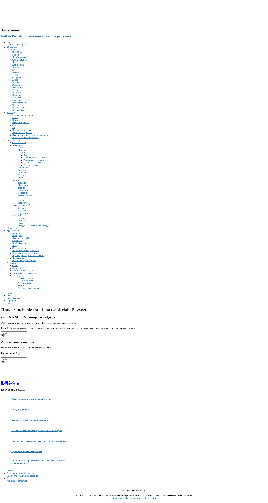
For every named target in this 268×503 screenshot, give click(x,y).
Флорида (16, 77)
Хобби (15, 275)
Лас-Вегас (17, 62)
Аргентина (23, 168)
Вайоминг (17, 85)
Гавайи (15, 90)
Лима (26, 155)
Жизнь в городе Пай (22, 132)
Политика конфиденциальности (127, 498)
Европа (16, 215)
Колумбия (22, 170)
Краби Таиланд (19, 243)
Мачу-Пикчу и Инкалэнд (35, 157)
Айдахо (15, 80)
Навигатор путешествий (24, 260)
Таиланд (11, 112)
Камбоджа (23, 193)
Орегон (15, 105)
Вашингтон (17, 87)
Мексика (22, 150)
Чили (20, 178)
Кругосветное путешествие (25, 253)
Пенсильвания (19, 107)
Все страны (12, 140)
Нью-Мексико (19, 102)
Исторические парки (22, 130)
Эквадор (22, 175)
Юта (14, 70)
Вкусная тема (24, 283)
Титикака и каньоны (33, 162)
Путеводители (14, 233)
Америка (16, 145)
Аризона (16, 67)
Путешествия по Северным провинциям (31, 135)
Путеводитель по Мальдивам (20, 473)
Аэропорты (12, 300)
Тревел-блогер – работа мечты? (27, 273)
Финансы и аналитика (28, 288)
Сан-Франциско (19, 60)
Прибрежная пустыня (33, 160)
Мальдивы (12, 47)
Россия (21, 223)
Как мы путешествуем (22, 270)
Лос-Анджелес (19, 57)
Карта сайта (150, 498)
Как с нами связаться (17, 481)
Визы (9, 293)
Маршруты (12, 228)
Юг (13, 127)
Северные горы (30, 165)
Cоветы (10, 295)
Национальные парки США (25, 250)
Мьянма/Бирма (25, 195)
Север (15, 125)
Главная (10, 471)
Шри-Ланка (23, 190)
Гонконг (22, 203)
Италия (21, 218)
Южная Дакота (19, 110)
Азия (15, 180)
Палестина (23, 213)
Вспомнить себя (25, 280)
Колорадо (16, 97)
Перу (20, 152)
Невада (15, 72)
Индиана (16, 95)
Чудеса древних (25, 278)
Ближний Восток (20, 205)
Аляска (15, 82)
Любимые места (20, 258)
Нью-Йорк (17, 52)
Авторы (11, 263)
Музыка (21, 285)
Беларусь (34, 225)
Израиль (22, 210)
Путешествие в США (22, 238)
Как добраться (13, 298)
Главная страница (20, 45)
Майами (16, 55)
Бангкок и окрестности (23, 115)
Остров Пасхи (19, 142)
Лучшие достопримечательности (28, 255)
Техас (15, 75)
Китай (21, 200)
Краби (15, 117)
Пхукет (15, 120)
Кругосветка (13, 230)
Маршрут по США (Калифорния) (23, 476)
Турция (21, 188)
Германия (22, 220)
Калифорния (18, 65)
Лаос (20, 198)
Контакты (17, 268)
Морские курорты (20, 122)
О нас (15, 265)
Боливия (22, 173)
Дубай (21, 208)
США (10, 50)
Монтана (16, 100)
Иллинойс (17, 92)
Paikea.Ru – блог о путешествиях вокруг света (36, 36)
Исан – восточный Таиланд (25, 137)
